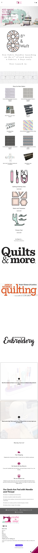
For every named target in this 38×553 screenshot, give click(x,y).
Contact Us (4, 535)
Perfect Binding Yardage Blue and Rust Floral (28, 147)
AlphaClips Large (28, 163)
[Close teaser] (30, 551)
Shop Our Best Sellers (19, 86)
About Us (3, 530)
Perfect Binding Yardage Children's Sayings (28, 100)
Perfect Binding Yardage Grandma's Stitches (10, 100)
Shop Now (19, 210)
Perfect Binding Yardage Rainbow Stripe (28, 131)
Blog (3, 532)
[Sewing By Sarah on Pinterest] (4, 526)
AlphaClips (28, 115)
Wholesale (4, 533)
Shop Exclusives (5, 21)
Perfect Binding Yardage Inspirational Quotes (10, 147)
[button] (34, 549)
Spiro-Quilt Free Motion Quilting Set (10, 163)
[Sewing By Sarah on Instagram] (3, 526)
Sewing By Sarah (20, 547)
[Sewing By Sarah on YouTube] (6, 526)
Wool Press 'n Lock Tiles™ (10, 115)
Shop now (19, 188)
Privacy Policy (4, 536)
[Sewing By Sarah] (19, 2)
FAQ (2, 531)
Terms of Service (5, 537)
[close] (36, 0)
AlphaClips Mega (10, 131)
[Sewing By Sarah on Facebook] (2, 526)
